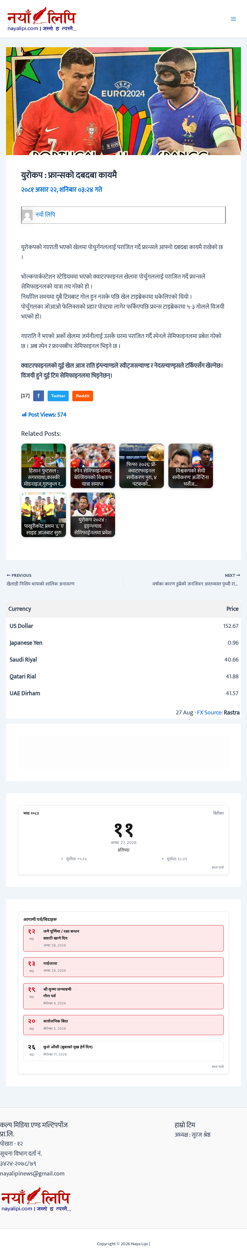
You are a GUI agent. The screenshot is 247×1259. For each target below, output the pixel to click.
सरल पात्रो (218, 867)
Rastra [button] (232, 712)
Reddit (82, 395)
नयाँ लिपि (45, 215)
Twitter (58, 395)
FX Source (209, 712)
